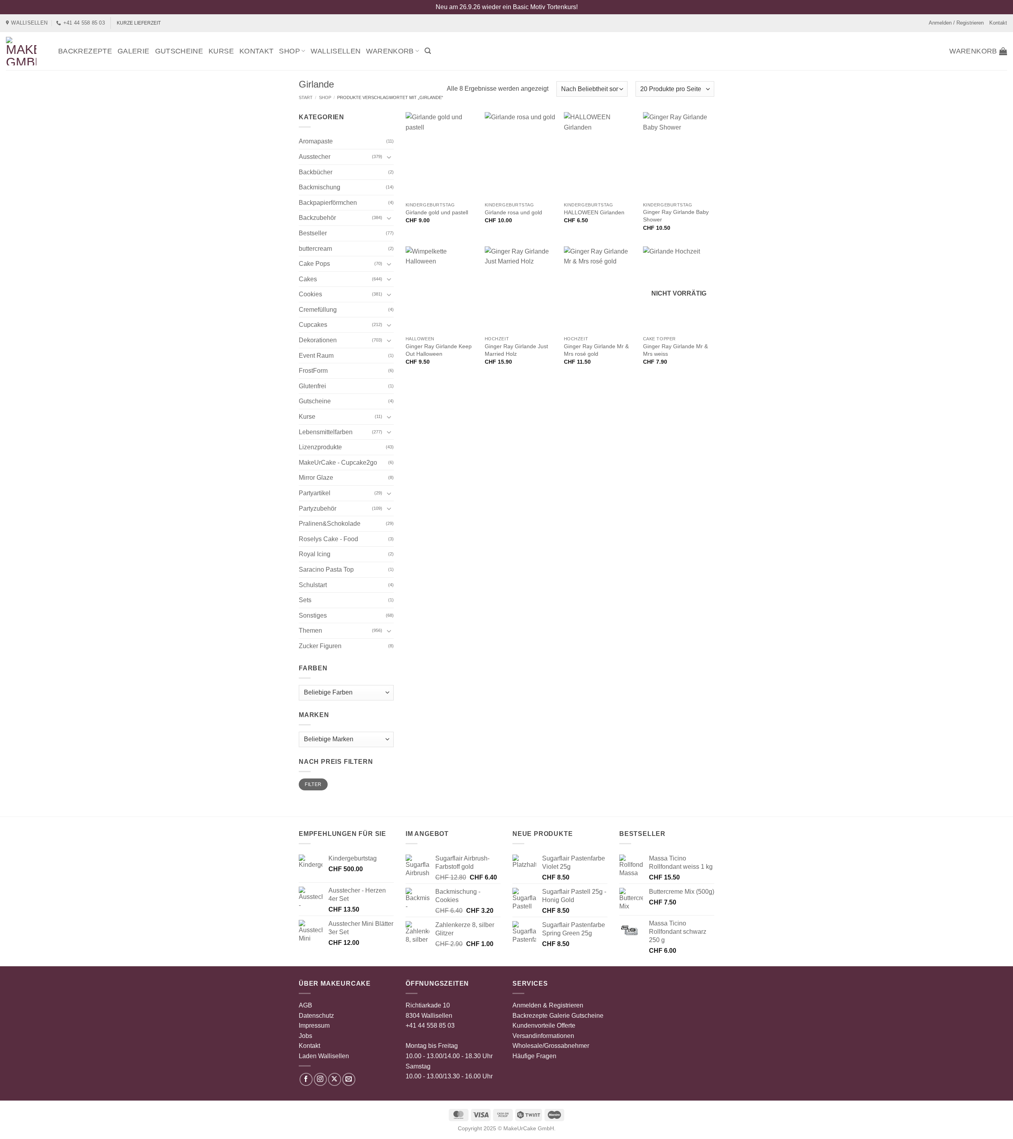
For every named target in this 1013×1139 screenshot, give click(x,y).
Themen (310, 630)
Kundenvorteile (533, 1025)
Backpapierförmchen (328, 202)
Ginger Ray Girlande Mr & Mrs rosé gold (596, 350)
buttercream (315, 248)
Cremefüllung (318, 309)
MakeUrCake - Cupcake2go (338, 462)
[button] (428, 51)
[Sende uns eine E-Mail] (348, 1079)
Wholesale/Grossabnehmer (550, 1045)
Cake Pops (314, 263)
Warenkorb (390, 51)
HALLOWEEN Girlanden (594, 212)
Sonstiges (313, 615)
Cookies (310, 294)
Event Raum (316, 355)
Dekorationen (318, 340)
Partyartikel (314, 493)
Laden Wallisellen (324, 1056)
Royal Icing (314, 554)
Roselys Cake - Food (328, 539)
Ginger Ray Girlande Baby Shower (676, 216)
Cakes (308, 279)
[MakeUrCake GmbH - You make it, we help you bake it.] (26, 51)
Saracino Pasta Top (326, 569)
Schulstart (313, 585)
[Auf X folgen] (334, 1079)
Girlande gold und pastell (437, 212)
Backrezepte (85, 51)
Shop (289, 51)
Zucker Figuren (320, 646)
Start (306, 97)
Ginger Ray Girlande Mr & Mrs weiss (675, 350)
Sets (305, 600)
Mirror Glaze (316, 477)
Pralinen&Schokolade (329, 523)
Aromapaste (316, 141)
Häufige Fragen (534, 1056)
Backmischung (319, 187)
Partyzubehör (317, 508)
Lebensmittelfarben (326, 432)
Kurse (221, 51)
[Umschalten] (389, 157)
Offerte (566, 1025)
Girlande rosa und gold (513, 212)
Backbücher (315, 172)
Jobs (305, 1035)
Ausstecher (314, 156)
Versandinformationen (543, 1035)
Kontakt (998, 23)
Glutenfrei (312, 386)
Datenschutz (316, 1015)
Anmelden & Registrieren (547, 1005)
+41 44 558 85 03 (430, 1025)
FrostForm (313, 370)
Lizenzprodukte (320, 447)
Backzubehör (317, 217)
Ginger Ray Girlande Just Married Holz (516, 350)
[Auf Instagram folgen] (320, 1079)
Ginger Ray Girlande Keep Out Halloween (439, 350)
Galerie (134, 51)
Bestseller (313, 233)
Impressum (314, 1025)
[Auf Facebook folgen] (306, 1079)
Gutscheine (179, 51)
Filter (313, 784)
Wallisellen (335, 51)
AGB (305, 1005)
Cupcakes (313, 324)
